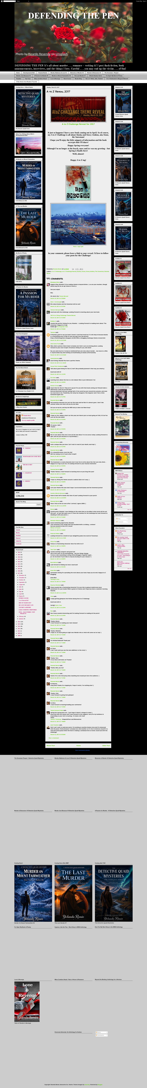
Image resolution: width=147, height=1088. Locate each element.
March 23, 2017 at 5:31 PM (57, 567)
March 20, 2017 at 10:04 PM (58, 498)
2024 (19, 557)
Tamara (52, 332)
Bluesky (18, 533)
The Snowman (99, 271)
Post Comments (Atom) (82, 750)
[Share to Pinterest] (82, 269)
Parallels (18, 78)
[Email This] (76, 269)
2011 (19, 631)
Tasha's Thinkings (55, 719)
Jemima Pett (120, 473)
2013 (19, 628)
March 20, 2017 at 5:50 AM (57, 298)
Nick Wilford (54, 562)
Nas (51, 611)
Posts (118, 519)
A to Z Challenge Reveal (69, 271)
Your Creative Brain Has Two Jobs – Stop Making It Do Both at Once (123, 555)
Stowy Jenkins (90, 271)
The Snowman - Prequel (111, 72)
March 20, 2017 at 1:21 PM (57, 374)
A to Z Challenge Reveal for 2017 (78, 124)
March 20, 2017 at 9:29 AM (57, 317)
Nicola (52, 509)
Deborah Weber (55, 533)
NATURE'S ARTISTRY (25, 607)
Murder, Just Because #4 (23, 75)
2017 (19, 573)
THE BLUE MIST (27, 465)
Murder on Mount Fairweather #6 (61, 75)
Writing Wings (121, 503)
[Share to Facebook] (81, 269)
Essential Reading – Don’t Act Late (123, 504)
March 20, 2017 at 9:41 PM (57, 490)
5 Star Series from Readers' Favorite (26, 81)
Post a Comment (54, 738)
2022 (19, 561)
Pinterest (18, 538)
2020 (19, 566)
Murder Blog (78, 78)
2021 (19, 564)
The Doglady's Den (62, 326)
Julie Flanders (54, 725)
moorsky (87, 1084)
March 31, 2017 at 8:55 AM (57, 734)
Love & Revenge (55, 78)
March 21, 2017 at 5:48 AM (57, 530)
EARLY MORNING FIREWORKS (28, 610)
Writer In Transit (55, 528)
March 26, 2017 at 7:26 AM (57, 670)
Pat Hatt (53, 377)
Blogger (100, 1084)
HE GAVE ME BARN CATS (26, 605)
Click (51, 596)
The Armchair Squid (122, 537)
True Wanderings (121, 531)
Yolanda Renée (42, 72)
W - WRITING (27, 448)
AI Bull (119, 485)
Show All (129, 509)
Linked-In (18, 541)
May (20, 591)
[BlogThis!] (77, 269)
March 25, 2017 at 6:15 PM (57, 607)
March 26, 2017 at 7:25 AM (57, 652)
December (22, 575)
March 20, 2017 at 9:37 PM (57, 446)
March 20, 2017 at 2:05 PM (57, 382)
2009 (19, 633)
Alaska (79, 271)
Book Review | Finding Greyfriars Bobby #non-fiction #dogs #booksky (123, 476)
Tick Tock (28, 78)
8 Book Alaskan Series (95, 75)
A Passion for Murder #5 (41, 75)
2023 (19, 559)
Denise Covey (54, 385)
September (22, 582)
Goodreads (18, 544)
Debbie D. (53, 321)
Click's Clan (58, 605)
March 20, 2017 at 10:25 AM (58, 355)
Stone (83, 271)
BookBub (18, 535)
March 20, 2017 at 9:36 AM (57, 329)
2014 (19, 626)
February (21, 616)
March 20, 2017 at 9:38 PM (57, 456)
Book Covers (67, 78)
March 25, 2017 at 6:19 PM (57, 615)
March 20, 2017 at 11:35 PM (58, 506)
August (21, 584)
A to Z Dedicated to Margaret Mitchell (117, 78)
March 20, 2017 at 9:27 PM (57, 397)
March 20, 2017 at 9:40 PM (57, 474)
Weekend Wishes (121, 546)
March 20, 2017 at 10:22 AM (58, 340)
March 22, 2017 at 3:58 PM (57, 546)
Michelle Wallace (55, 520)
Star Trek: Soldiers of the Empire (123, 539)
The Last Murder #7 (80, 75)
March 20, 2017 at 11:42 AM (58, 363)
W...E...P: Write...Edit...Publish (94, 78)
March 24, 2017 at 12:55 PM (58, 593)
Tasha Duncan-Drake (56, 710)
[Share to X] (79, 269)
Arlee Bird (53, 570)
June (20, 589)
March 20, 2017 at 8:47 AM (57, 306)
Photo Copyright (78, 246)
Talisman (119, 498)
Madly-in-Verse (121, 496)
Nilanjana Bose (55, 282)
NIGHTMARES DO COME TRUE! (32, 456)
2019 (19, 568)
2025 (19, 554)
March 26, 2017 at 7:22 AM (57, 625)
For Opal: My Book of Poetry (114, 75)
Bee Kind (119, 532)
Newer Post (51, 746)
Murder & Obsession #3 (94, 72)
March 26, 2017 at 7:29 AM (57, 707)
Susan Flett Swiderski (57, 366)
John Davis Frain (55, 343)
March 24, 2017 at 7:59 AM (57, 581)
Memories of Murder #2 (77, 72)
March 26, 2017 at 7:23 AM (57, 635)
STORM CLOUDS (23, 598)
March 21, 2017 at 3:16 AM (57, 517)
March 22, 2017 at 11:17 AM (58, 538)
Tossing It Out (54, 579)
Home (18, 72)
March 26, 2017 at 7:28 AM (57, 697)
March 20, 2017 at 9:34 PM (57, 410)
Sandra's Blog (120, 545)
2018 (19, 571)
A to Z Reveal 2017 (24, 600)
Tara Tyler (53, 549)
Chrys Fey (53, 541)
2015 (19, 624)
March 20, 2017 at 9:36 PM (57, 438)
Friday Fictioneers (121, 490)
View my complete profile (28, 420)
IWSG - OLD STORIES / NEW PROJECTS (27, 612)
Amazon (18, 530)
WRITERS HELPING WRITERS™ (122, 551)
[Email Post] (72, 269)
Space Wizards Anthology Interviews (123, 563)
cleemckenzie (54, 358)
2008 (19, 635)
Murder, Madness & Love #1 (59, 72)
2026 (19, 552)
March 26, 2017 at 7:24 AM (57, 643)
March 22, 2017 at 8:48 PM (57, 559)
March (21, 596)
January (21, 619)
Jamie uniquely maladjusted (121, 483)
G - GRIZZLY (26, 481)
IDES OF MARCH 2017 (25, 603)
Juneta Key (120, 562)
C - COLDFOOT (27, 473)
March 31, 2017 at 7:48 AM (57, 721)
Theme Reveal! (63, 296)
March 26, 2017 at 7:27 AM (57, 678)
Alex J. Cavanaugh (55, 302)
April (20, 594)
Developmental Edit (29, 72)
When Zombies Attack (40, 78)
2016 (19, 622)
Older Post (106, 746)
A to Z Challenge (56, 271)
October (21, 580)
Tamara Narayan (55, 310)
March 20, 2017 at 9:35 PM (57, 419)
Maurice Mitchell (55, 585)
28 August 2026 (121, 491)
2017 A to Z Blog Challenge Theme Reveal (62, 315)
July (20, 587)
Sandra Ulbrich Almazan (57, 493)
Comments (120, 522)
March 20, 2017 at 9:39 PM (57, 466)
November (22, 577)
